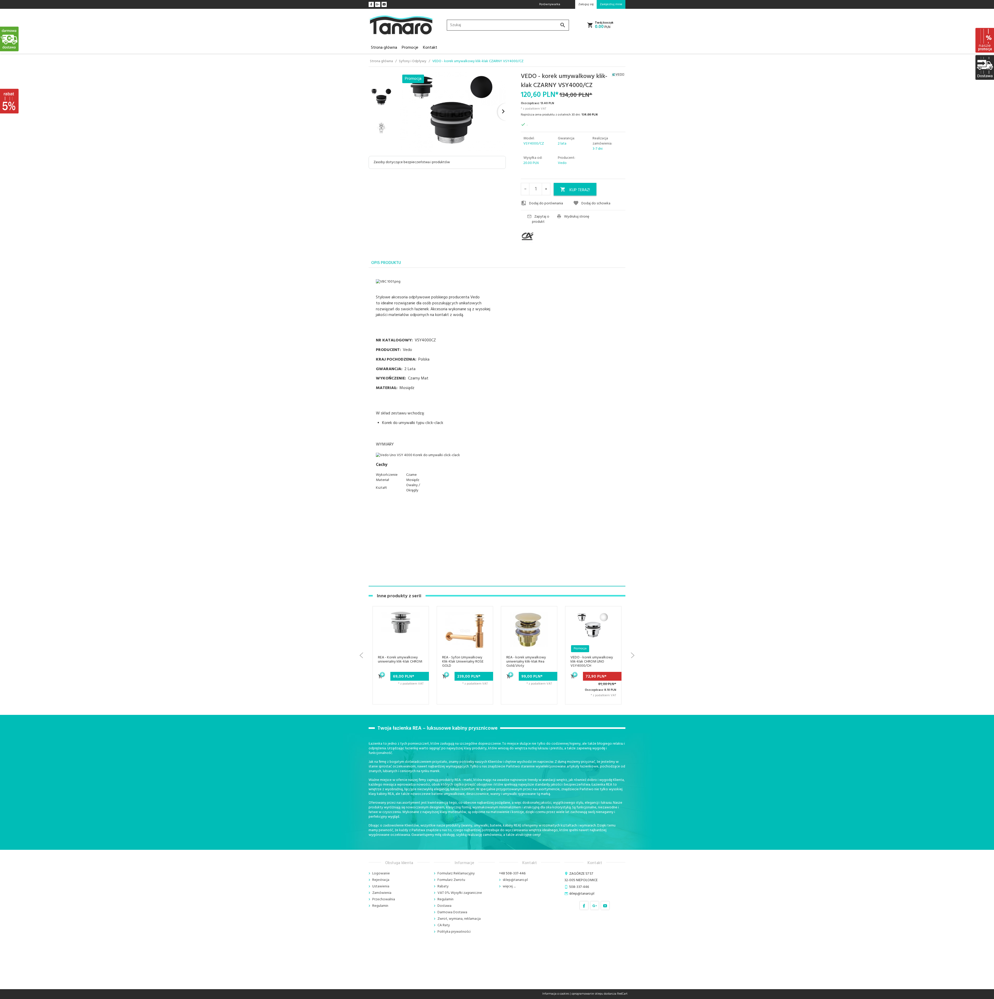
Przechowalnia (383, 899)
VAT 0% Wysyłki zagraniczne (459, 893)
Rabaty (443, 886)
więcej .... (509, 886)
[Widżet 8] (984, 40)
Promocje (410, 47)
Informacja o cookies (555, 993)
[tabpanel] (497, 384)
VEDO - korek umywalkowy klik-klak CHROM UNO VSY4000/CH (527, 662)
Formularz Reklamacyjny (456, 873)
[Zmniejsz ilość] (525, 189)
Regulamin (380, 906)
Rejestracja (380, 880)
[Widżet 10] (9, 101)
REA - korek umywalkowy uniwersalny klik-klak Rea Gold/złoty (462, 662)
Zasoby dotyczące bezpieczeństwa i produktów (412, 162)
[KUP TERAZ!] (380, 679)
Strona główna (384, 47)
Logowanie (381, 873)
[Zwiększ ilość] (546, 189)
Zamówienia (381, 893)
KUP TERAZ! (579, 190)
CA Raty (443, 925)
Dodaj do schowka (595, 203)
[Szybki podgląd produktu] (418, 635)
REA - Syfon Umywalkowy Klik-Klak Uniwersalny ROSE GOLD (398, 662)
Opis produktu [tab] (386, 263)
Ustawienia (380, 886)
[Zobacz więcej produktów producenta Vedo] (618, 74)
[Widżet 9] (984, 67)
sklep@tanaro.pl (515, 880)
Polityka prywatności (454, 932)
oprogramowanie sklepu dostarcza (594, 993)
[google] (377, 4)
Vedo (562, 163)
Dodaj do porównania (546, 203)
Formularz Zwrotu (451, 880)
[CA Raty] (537, 236)
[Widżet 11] (9, 39)
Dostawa (444, 906)
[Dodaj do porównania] (418, 648)
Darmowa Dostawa (452, 912)
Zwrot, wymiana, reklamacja (459, 919)
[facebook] (371, 4)
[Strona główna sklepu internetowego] (401, 25)
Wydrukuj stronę (576, 216)
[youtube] (384, 4)
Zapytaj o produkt (541, 219)
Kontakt (430, 47)
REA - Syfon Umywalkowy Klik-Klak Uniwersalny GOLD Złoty (592, 662)
